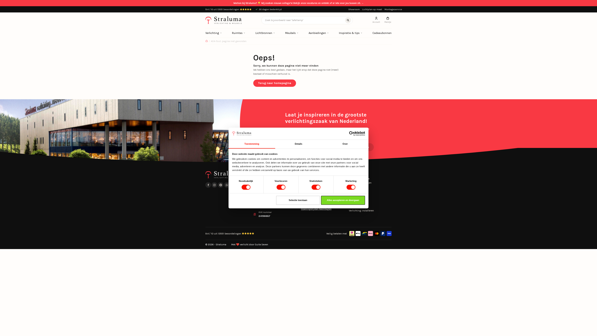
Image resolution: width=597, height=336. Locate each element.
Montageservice (393, 9)
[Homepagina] (206, 41)
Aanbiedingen (317, 33)
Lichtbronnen (263, 33)
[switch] (281, 187)
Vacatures (354, 202)
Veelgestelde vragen (360, 182)
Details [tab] (298, 143)
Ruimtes (237, 33)
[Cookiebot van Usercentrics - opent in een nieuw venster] (351, 133)
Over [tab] (345, 143)
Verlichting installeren (361, 210)
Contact (353, 198)
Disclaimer (355, 206)
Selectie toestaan (298, 200)
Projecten (354, 186)
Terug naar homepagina (274, 83)
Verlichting (212, 33)
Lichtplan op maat (372, 9)
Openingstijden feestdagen (316, 209)
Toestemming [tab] (251, 143)
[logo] (223, 20)
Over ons (354, 190)
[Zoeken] (348, 20)
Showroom (354, 9)
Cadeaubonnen (382, 33)
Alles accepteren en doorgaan (343, 200)
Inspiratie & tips (349, 33)
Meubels (290, 33)
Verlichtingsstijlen (359, 178)
